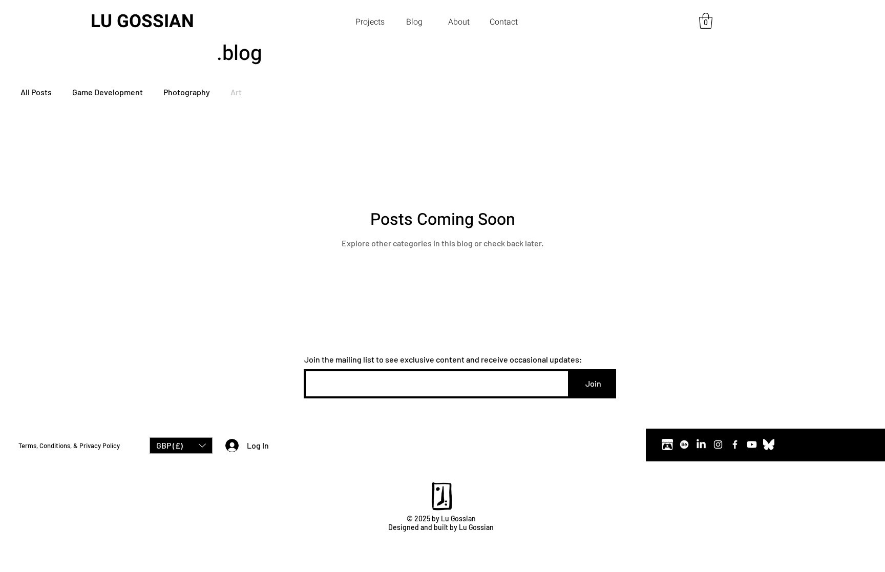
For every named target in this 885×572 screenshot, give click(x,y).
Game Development (107, 92)
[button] (370, 22)
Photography (186, 92)
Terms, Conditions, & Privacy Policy (69, 445)
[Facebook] (735, 444)
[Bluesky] (768, 444)
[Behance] (684, 444)
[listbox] (181, 445)
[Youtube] (751, 444)
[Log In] (229, 445)
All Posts (36, 92)
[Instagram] (718, 444)
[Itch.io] (667, 444)
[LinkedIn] (701, 444)
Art (236, 92)
